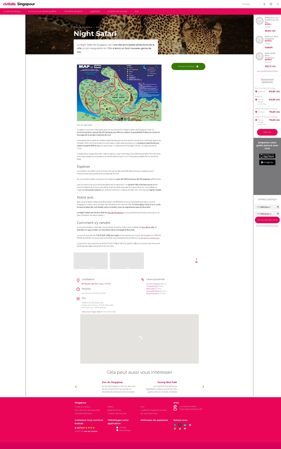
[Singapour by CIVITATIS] (10, 4)
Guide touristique (12, 11)
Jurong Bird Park (152, 291)
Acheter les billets (186, 66)
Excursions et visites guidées (42, 11)
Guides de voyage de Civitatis (153, 410)
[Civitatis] (80, 446)
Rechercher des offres (267, 220)
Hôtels (110, 407)
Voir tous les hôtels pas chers (267, 226)
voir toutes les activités (267, 71)
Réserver (267, 132)
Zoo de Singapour (115, 213)
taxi (89, 230)
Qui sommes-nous (148, 413)
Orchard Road (151, 286)
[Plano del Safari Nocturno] (119, 93)
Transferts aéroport (73, 11)
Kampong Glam (152, 294)
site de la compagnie (149, 238)
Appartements (114, 410)
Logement (95, 11)
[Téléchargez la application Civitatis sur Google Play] (267, 162)
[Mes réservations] (264, 4)
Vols (136, 11)
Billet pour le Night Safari (91, 312)
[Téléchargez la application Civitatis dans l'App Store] (267, 156)
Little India (150, 289)
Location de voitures (117, 11)
